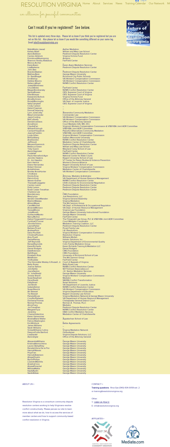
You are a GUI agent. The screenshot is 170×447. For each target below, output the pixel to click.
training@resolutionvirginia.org (108, 391)
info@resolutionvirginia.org (46, 42)
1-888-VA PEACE (101, 402)
